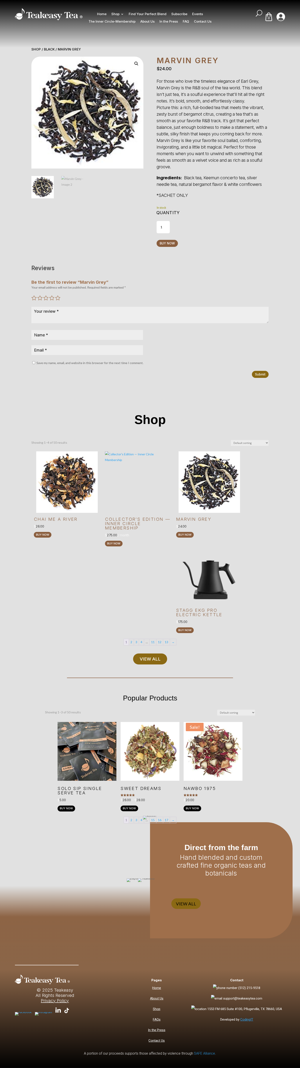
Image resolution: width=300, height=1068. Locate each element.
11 (153, 642)
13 (166, 642)
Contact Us (202, 21)
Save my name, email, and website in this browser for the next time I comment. (89, 363)
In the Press (168, 21)
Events (197, 14)
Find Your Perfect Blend (147, 14)
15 (153, 820)
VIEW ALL (150, 659)
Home (102, 14)
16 (159, 820)
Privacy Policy (55, 1000)
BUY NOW (167, 243)
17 (166, 820)
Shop (115, 14)
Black (49, 49)
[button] (136, 64)
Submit (260, 374)
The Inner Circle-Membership (112, 21)
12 (159, 642)
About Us (147, 21)
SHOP (36, 49)
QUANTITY (168, 212)
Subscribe (179, 14)
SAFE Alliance (204, 1053)
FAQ (186, 21)
